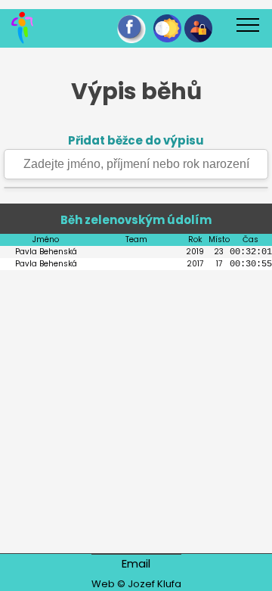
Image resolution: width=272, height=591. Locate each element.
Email (136, 563)
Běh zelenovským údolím (136, 220)
